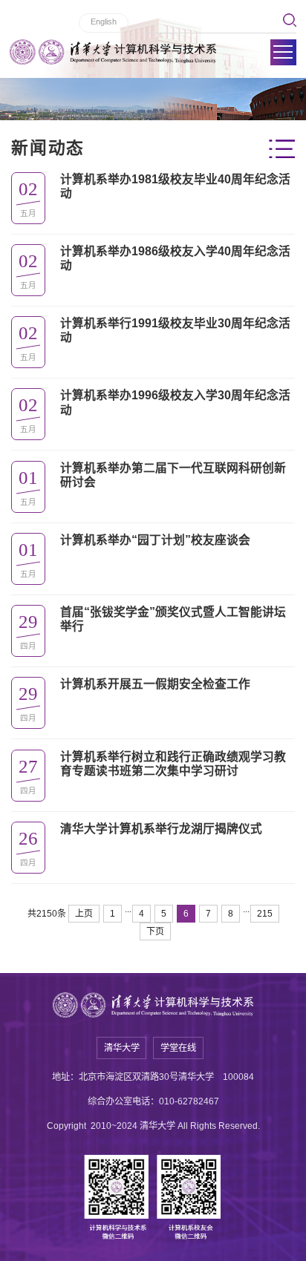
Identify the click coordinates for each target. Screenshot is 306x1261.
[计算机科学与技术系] (113, 52)
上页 (84, 913)
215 (265, 913)
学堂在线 (178, 1048)
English (104, 21)
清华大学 (122, 1048)
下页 (155, 931)
